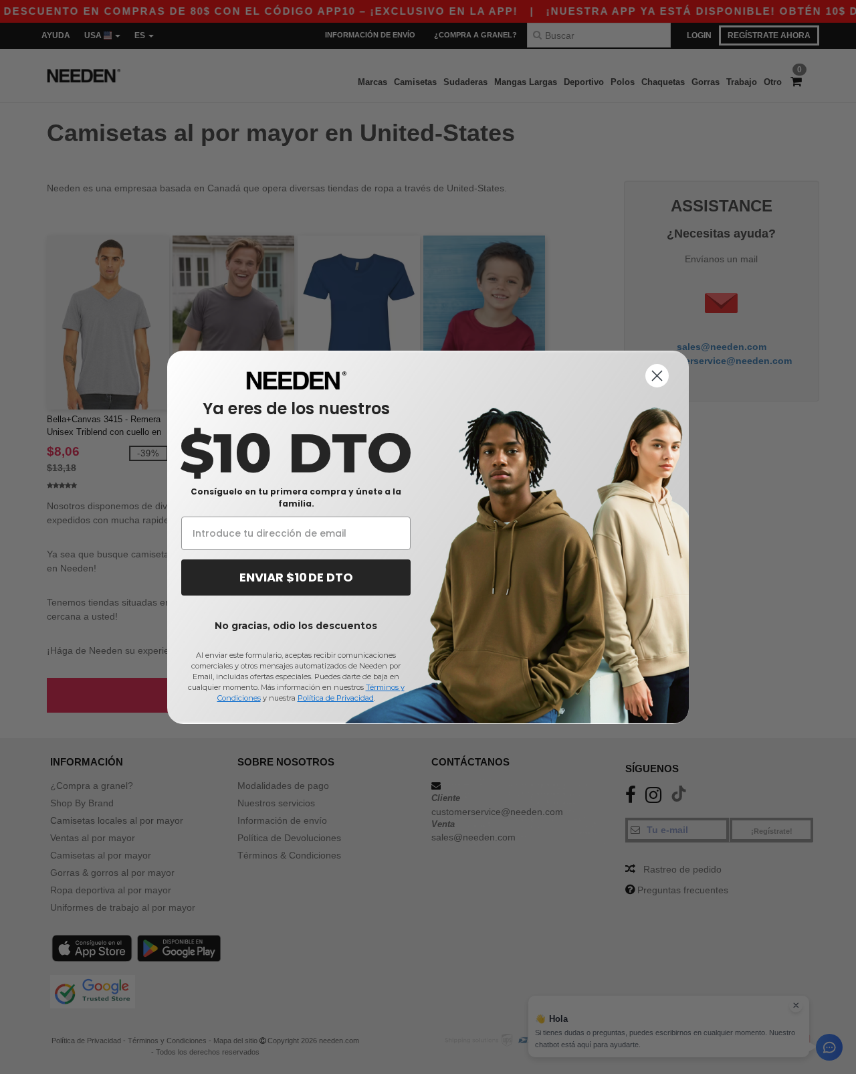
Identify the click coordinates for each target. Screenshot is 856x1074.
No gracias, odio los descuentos (296, 626)
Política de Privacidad (336, 698)
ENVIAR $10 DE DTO (296, 577)
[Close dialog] (657, 375)
